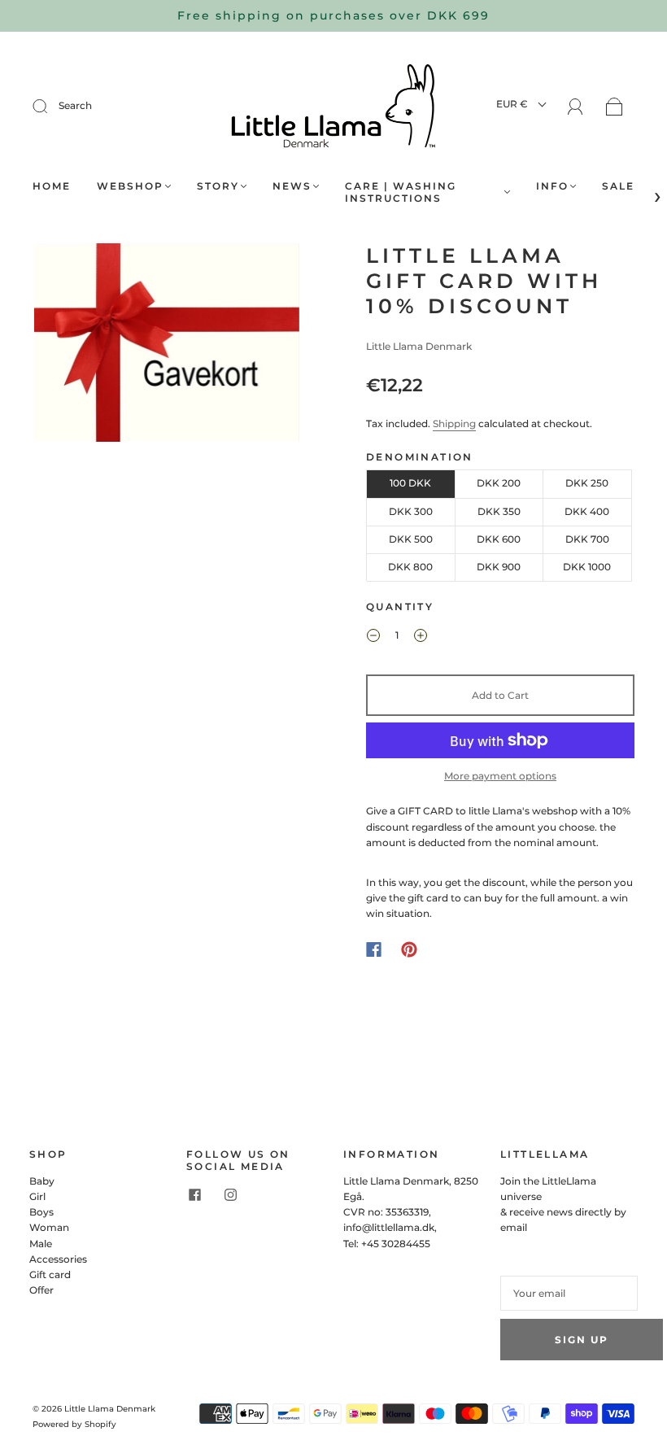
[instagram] (230, 1195)
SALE (618, 186)
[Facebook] (373, 949)
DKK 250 (586, 483)
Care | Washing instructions (400, 192)
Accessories (58, 1259)
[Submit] (50, 106)
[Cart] (614, 107)
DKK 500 (411, 539)
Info (552, 186)
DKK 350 (499, 511)
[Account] (575, 106)
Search (75, 105)
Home (52, 186)
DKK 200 (499, 483)
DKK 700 (587, 539)
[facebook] (194, 1195)
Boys (41, 1212)
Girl (37, 1196)
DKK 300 (411, 511)
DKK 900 (499, 567)
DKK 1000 (587, 567)
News (292, 186)
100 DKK (410, 483)
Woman (49, 1227)
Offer (41, 1290)
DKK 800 (410, 567)
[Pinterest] (409, 949)
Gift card (50, 1274)
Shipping (454, 423)
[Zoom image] (166, 345)
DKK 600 (499, 539)
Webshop (130, 186)
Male (40, 1243)
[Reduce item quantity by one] (373, 637)
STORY (218, 186)
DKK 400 (587, 511)
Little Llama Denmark (419, 346)
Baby (41, 1181)
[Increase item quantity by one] (420, 637)
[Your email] (569, 1293)
